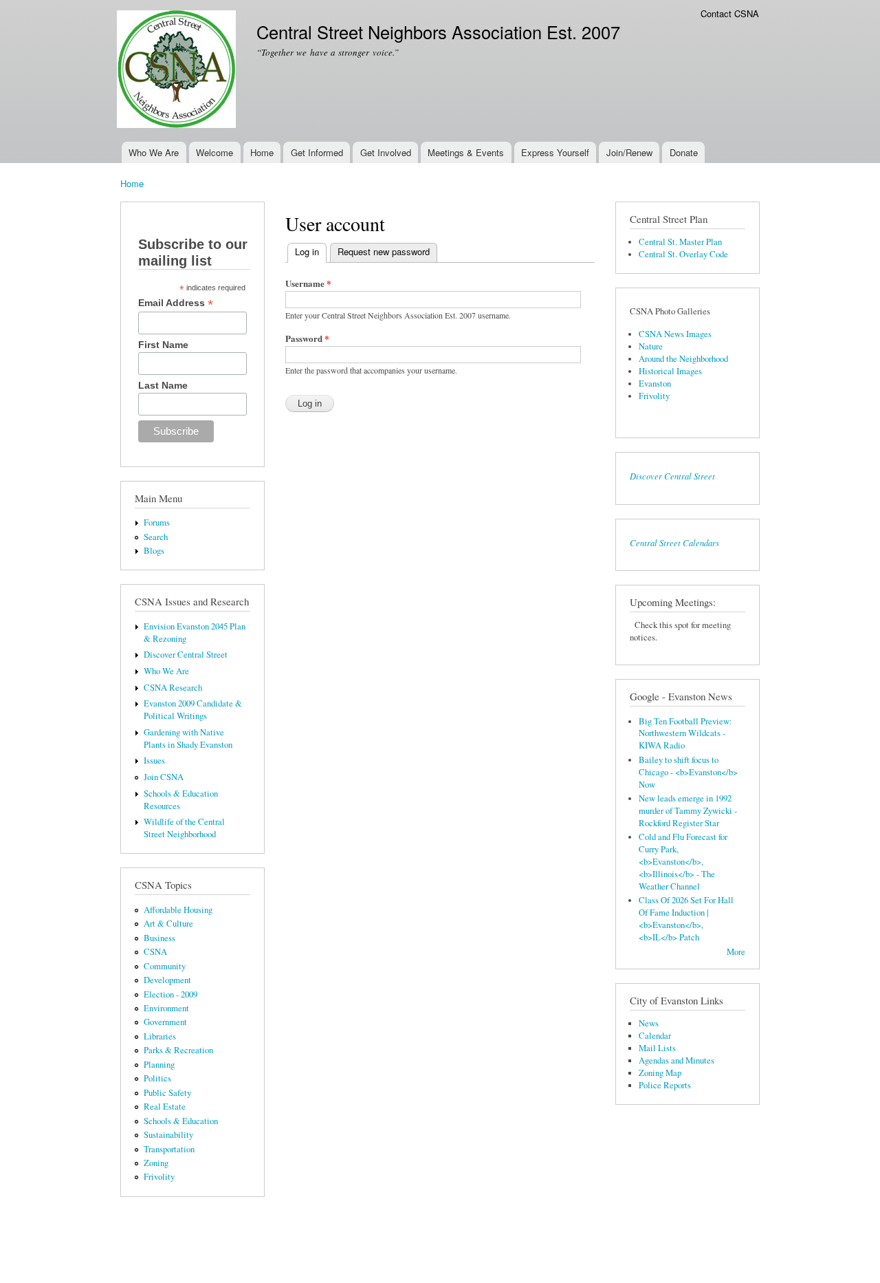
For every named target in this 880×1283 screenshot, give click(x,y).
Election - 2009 (170, 994)
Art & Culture (168, 923)
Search (156, 537)
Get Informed (317, 152)
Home (262, 152)
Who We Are (154, 152)
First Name (163, 344)
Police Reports (665, 1085)
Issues (154, 760)
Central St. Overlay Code (683, 254)
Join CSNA (164, 777)
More (736, 952)
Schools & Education (181, 1121)
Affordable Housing (178, 910)
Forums (157, 522)
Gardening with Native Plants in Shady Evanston (188, 738)
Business (159, 938)
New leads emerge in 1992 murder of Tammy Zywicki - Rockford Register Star (688, 811)
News (649, 1023)
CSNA (155, 952)
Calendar (655, 1036)
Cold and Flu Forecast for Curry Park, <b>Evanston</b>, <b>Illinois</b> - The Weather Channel (683, 861)
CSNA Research (173, 687)
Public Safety (167, 1093)
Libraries (160, 1036)
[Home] (178, 71)
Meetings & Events (466, 152)
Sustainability (168, 1135)
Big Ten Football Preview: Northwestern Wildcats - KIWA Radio (685, 733)
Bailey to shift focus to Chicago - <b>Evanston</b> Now (688, 772)
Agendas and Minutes (676, 1060)
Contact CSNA (730, 13)
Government (165, 1022)
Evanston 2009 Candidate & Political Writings (193, 710)
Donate (684, 152)
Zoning (156, 1163)
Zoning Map (660, 1073)
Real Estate (165, 1106)
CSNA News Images (675, 334)
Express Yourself (555, 152)
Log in (311, 251)
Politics (157, 1078)
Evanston (655, 383)
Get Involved (385, 152)
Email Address (175, 303)
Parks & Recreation (178, 1050)
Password (307, 338)
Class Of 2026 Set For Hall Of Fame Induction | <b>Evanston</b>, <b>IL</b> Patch (686, 918)
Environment (166, 1008)
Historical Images (670, 371)
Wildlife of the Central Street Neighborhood (184, 828)
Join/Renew (629, 152)
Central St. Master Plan (680, 242)
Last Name (163, 385)
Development (167, 980)
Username (308, 283)
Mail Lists (657, 1048)
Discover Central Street (186, 654)
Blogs (154, 551)
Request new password (384, 251)
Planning (159, 1064)
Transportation (169, 1149)
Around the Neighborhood (683, 359)
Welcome (214, 152)
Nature (651, 346)
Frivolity (159, 1177)
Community (165, 966)
